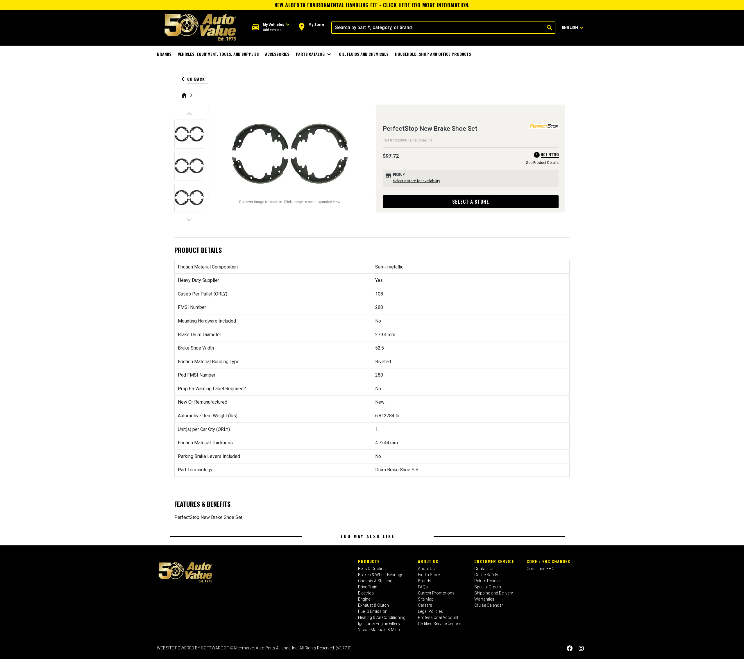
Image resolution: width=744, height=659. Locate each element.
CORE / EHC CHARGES (548, 561)
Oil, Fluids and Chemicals (364, 54)
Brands (164, 54)
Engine (364, 599)
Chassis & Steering (375, 581)
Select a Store (470, 201)
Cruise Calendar (488, 605)
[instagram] (581, 648)
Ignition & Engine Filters (379, 623)
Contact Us (484, 568)
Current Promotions (436, 593)
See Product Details (542, 162)
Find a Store (429, 574)
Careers (425, 605)
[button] (271, 27)
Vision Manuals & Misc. (379, 629)
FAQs (423, 587)
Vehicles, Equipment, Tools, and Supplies (218, 54)
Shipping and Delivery (493, 593)
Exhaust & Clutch (373, 605)
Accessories (277, 54)
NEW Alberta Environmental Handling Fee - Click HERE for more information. (372, 5)
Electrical (366, 593)
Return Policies (488, 581)
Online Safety (486, 574)
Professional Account (438, 617)
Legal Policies (430, 611)
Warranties (484, 599)
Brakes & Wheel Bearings (380, 574)
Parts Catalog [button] (314, 54)
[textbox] (438, 27)
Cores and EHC (540, 568)
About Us (428, 561)
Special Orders (487, 587)
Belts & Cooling (372, 568)
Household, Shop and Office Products (433, 54)
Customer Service (494, 561)
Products (369, 561)
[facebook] (570, 648)
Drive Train (367, 587)
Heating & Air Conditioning (381, 617)
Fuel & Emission (372, 611)
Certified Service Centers (440, 623)
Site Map (426, 599)
